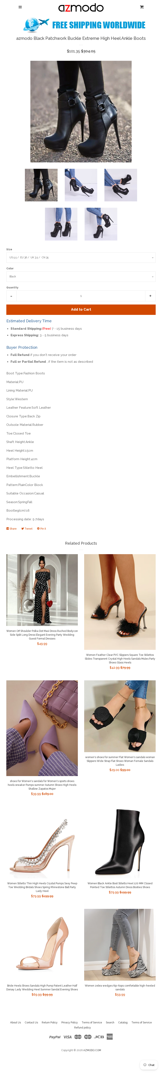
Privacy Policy (69, 1022)
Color (10, 268)
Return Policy (50, 1022)
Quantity (12, 287)
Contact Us (31, 1022)
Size (9, 249)
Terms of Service (92, 1022)
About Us (15, 1022)
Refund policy (82, 1027)
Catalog (123, 1022)
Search (110, 1022)
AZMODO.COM (92, 1050)
